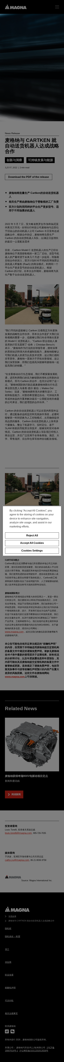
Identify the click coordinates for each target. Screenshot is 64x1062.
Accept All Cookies (32, 543)
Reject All (32, 535)
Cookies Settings (32, 550)
